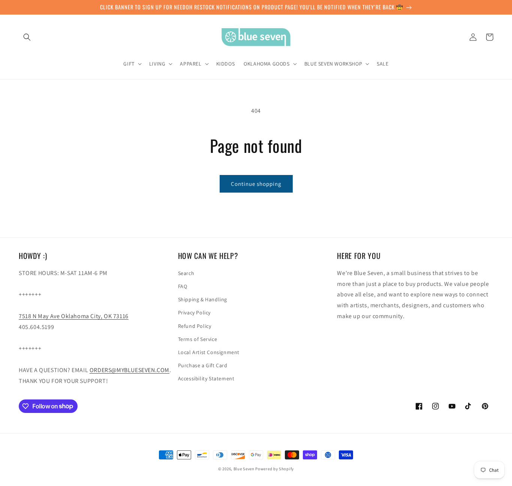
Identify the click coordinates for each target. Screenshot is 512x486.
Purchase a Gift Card (203, 365)
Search (186, 273)
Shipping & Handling (202, 299)
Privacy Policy (194, 312)
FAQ (182, 286)
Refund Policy (194, 326)
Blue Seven (244, 468)
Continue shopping (256, 183)
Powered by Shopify (274, 468)
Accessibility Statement (206, 378)
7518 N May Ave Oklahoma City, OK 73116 (74, 316)
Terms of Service (197, 339)
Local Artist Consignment (209, 352)
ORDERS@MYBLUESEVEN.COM (129, 370)
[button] (27, 37)
